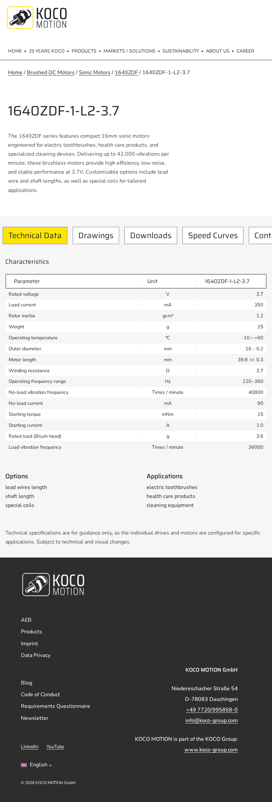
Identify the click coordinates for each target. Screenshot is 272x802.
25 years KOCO (47, 51)
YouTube (55, 746)
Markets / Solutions (129, 51)
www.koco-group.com (211, 749)
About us (218, 51)
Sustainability (181, 51)
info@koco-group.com (211, 720)
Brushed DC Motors (51, 72)
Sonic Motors (94, 72)
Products (84, 51)
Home (15, 51)
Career (245, 51)
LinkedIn (29, 746)
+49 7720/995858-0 (212, 710)
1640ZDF (126, 72)
